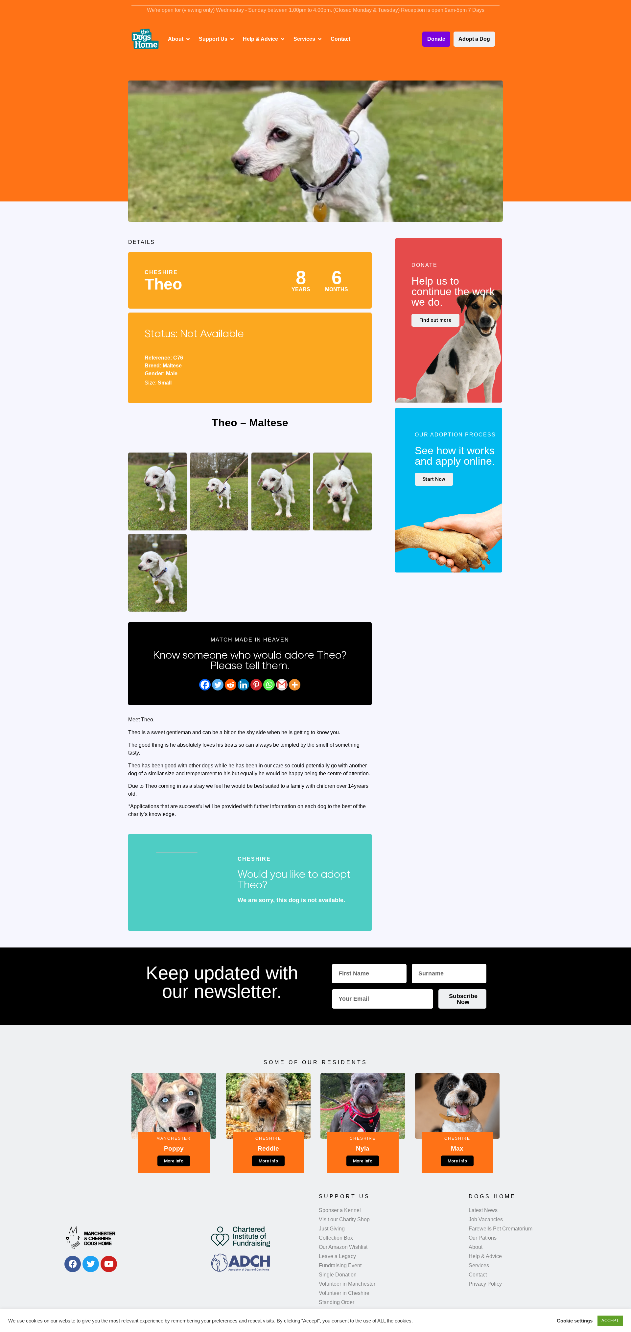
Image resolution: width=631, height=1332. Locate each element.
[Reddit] (230, 684)
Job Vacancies (486, 1219)
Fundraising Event (340, 1265)
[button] (179, 39)
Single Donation (338, 1274)
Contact (478, 1274)
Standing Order (336, 1302)
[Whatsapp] (269, 684)
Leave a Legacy (337, 1256)
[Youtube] (109, 1264)
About (475, 1247)
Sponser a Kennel (340, 1210)
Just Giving (332, 1228)
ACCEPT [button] (610, 1320)
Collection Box (336, 1238)
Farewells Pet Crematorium (500, 1228)
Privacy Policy (485, 1284)
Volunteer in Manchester (347, 1284)
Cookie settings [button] (575, 1320)
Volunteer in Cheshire (344, 1293)
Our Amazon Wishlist (343, 1247)
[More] (294, 684)
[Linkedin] (243, 684)
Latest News (483, 1210)
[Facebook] (205, 684)
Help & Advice (485, 1256)
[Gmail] (282, 684)
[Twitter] (217, 684)
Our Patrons (483, 1238)
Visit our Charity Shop (344, 1219)
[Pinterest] (256, 684)
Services (479, 1265)
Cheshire (161, 272)
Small (165, 383)
